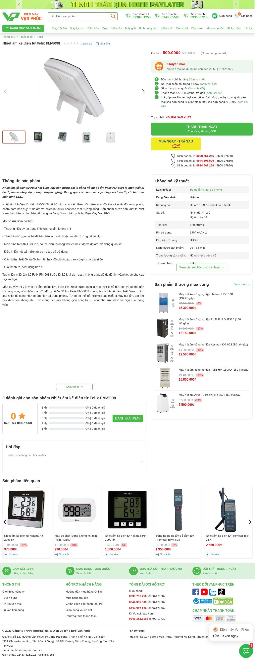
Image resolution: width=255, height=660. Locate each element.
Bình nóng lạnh (148, 28)
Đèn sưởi (182, 28)
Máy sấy (116, 28)
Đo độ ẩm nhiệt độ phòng (206, 189)
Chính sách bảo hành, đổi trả (84, 603)
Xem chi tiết (83, 573)
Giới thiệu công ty (13, 591)
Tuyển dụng (9, 597)
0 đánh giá (86, 43)
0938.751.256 (205, 155)
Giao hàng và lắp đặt (79, 610)
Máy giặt (130, 28)
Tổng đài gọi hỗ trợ (147, 584)
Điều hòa (93, 28)
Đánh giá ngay (127, 418)
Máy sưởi (167, 28)
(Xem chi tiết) (197, 79)
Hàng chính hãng (23, 573)
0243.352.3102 (139, 618)
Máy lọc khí (77, 28)
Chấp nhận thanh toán (213, 610)
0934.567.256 (205, 165)
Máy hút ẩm (59, 28)
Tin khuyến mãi (12, 603)
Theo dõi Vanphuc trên (213, 584)
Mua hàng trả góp (77, 597)
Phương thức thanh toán (81, 615)
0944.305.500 (205, 160)
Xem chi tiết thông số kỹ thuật (199, 267)
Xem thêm (241, 284)
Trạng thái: (171, 117)
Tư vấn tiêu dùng (13, 610)
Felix (40, 36)
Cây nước (197, 28)
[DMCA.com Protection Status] (223, 601)
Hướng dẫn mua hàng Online (84, 591)
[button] (143, 91)
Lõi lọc (248, 28)
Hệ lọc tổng (234, 28)
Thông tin (11, 584)
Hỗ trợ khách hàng (84, 584)
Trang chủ (8, 36)
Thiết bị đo (26, 36)
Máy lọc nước (215, 28)
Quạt (105, 28)
